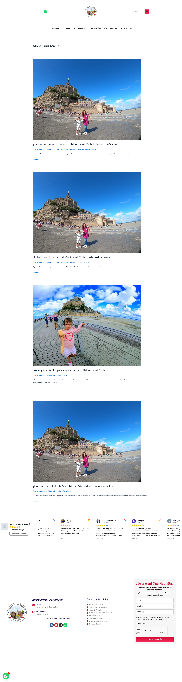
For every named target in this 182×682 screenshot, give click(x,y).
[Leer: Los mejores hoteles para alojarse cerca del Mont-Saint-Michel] (91, 325)
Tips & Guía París (97, 28)
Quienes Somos (55, 28)
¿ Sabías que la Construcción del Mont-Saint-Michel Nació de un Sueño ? (75, 144)
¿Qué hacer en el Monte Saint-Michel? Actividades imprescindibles (73, 486)
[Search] (147, 11)
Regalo (113, 28)
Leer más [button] (44, 538)
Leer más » (36, 159)
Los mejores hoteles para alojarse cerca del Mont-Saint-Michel (70, 370)
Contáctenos (127, 28)
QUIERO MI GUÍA (154, 639)
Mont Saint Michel (70, 149)
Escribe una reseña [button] (18, 534)
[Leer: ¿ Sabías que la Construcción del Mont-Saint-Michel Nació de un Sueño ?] (91, 99)
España (81, 28)
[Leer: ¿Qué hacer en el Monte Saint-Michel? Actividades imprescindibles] (91, 441)
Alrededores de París (55, 149)
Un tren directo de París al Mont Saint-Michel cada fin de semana (71, 257)
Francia (70, 28)
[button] (179, 529)
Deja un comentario (40, 149)
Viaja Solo (81, 149)
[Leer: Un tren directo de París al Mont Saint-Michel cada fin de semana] (91, 212)
